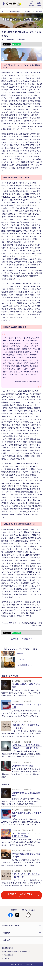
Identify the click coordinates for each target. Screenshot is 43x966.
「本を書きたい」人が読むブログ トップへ (21, 895)
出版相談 (31, 4)
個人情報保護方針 (7, 948)
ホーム (4, 12)
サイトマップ (6, 958)
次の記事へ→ (27, 638)
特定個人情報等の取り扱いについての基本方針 (16, 951)
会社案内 (6, 940)
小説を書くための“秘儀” (23, 765)
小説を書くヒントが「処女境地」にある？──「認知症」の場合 (27, 746)
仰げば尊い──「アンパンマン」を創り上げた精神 (27, 835)
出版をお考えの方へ (15, 12)
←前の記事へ (14, 638)
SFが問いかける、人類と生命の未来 (26, 685)
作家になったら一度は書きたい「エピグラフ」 (26, 726)
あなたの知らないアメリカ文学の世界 (26, 706)
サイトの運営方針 (7, 955)
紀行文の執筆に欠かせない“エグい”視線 (26, 855)
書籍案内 (6, 932)
